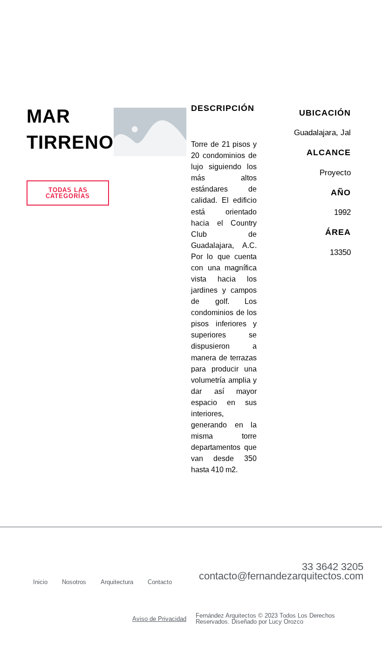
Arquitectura (117, 581)
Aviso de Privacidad (159, 618)
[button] (351, 32)
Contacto (160, 581)
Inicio (40, 581)
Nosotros (74, 581)
